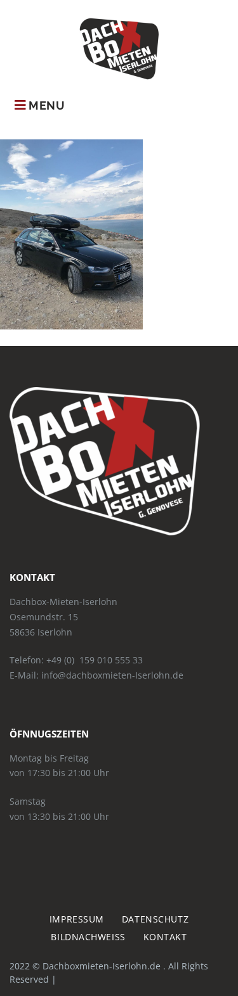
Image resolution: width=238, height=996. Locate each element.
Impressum (77, 919)
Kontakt (165, 937)
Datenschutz (155, 919)
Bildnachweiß (88, 937)
